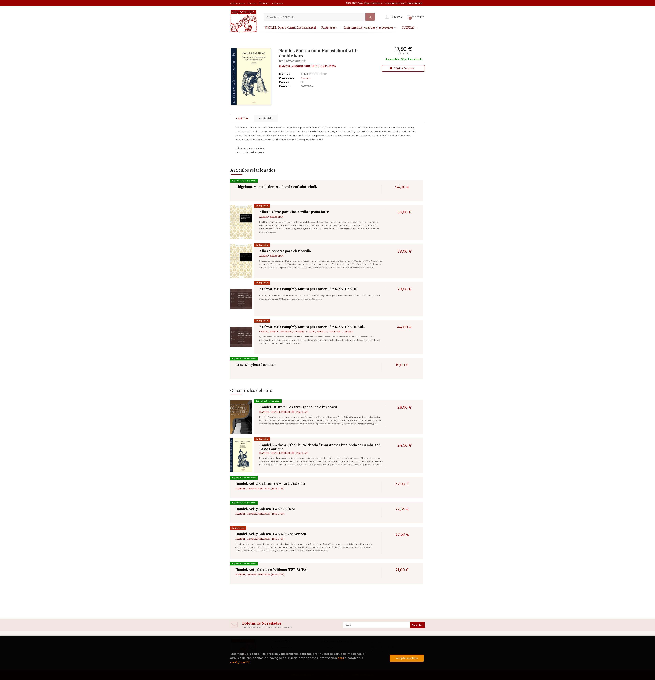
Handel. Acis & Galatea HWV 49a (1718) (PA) (270, 484)
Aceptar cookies (407, 658)
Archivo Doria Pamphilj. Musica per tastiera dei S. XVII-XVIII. (308, 289)
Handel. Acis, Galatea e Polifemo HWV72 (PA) (271, 570)
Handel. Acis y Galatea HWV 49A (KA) (265, 509)
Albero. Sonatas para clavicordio (285, 251)
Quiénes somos (237, 3)
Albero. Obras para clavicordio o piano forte (294, 212)
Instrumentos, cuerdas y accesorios (369, 28)
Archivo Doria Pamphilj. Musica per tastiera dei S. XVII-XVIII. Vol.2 (312, 327)
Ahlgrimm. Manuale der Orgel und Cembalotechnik (276, 187)
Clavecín (305, 78)
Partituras (328, 28)
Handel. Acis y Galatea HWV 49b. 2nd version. (271, 534)
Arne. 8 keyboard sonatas (255, 365)
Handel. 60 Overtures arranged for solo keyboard (298, 407)
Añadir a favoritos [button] (403, 68)
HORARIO (264, 3)
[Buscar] (370, 17)
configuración (240, 662)
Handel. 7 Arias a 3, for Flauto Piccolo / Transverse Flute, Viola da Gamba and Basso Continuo (319, 447)
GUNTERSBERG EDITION (314, 74)
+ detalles (242, 118)
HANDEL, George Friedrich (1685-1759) (307, 66)
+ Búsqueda (277, 3)
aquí (341, 658)
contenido (265, 118)
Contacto (252, 3)
